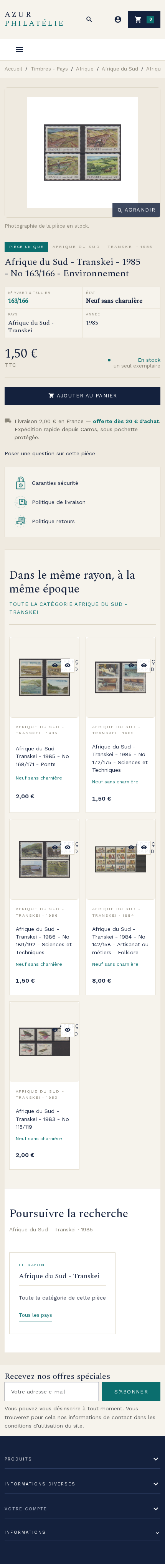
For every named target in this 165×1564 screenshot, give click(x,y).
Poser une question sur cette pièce (50, 453)
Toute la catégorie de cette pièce (62, 1298)
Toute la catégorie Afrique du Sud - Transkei (68, 608)
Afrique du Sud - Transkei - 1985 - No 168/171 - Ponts (42, 756)
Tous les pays (35, 1315)
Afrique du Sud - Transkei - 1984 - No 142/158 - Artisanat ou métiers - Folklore (120, 940)
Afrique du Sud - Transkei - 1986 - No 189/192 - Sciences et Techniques (44, 940)
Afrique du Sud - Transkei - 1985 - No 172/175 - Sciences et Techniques (120, 758)
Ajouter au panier (82, 395)
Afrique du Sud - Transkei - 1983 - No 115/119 (42, 1119)
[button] (89, 19)
